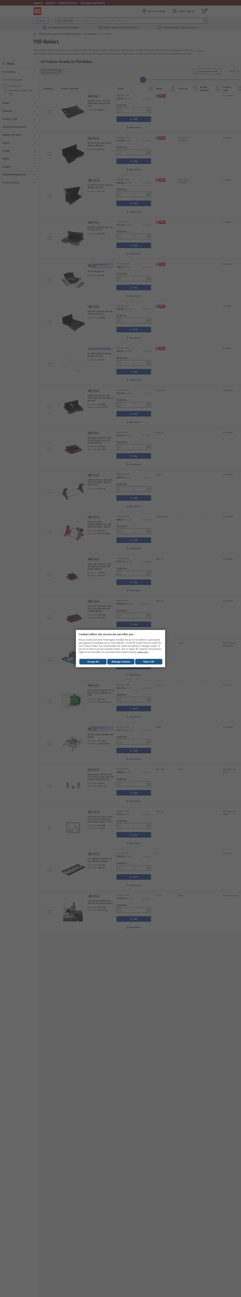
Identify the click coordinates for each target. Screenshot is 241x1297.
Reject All (148, 661)
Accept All (93, 661)
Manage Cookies (121, 661)
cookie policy (142, 652)
